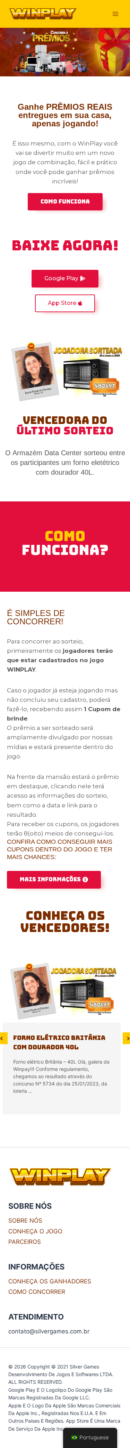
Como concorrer (36, 1291)
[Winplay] (43, 14)
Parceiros (24, 1241)
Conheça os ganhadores (49, 1281)
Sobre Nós (25, 1220)
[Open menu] (115, 13)
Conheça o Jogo (35, 1231)
